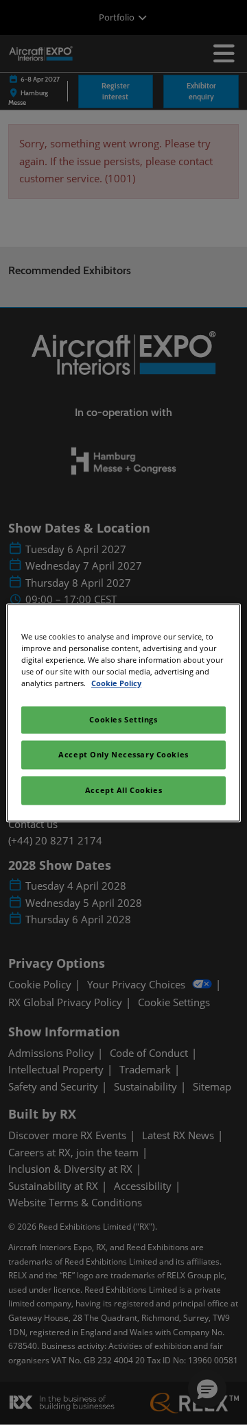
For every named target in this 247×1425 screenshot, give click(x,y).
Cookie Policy (116, 683)
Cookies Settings (123, 719)
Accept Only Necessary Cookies (123, 754)
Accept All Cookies (123, 790)
